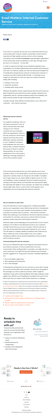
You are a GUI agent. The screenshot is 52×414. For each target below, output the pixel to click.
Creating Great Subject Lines (14, 296)
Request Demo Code (26, 372)
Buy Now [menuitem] (27, 402)
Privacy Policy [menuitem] (26, 404)
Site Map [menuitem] (26, 407)
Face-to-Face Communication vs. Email (17, 305)
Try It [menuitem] (26, 395)
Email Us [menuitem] (27, 397)
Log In (46, 1)
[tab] (21, 386)
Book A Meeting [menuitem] (26, 399)
